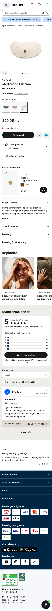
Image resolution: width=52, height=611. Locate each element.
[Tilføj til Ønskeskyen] (46, 135)
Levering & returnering (14, 242)
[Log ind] (31, 5)
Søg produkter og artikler (16, 13)
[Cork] (22, 184)
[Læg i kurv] (43, 190)
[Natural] (24, 107)
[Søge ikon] (47, 13)
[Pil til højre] (47, 464)
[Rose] (15, 107)
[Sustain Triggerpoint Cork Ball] (26, 182)
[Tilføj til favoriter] (38, 135)
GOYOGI (6, 79)
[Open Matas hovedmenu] (6, 5)
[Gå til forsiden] (17, 5)
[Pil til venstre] (39, 464)
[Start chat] (45, 604)
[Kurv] (47, 5)
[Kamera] (43, 13)
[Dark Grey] (6, 107)
